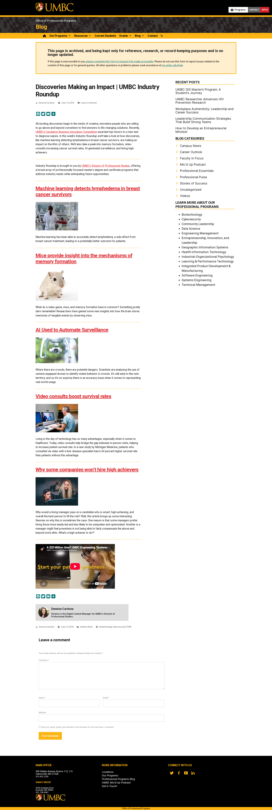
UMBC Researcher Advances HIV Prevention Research (199, 100)
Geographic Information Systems (205, 247)
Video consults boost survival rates (73, 396)
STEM (128, 627)
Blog (41, 27)
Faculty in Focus (192, 158)
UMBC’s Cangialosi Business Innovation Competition (66, 132)
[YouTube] (185, 773)
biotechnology (105, 627)
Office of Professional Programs (56, 20)
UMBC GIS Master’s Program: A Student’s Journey (198, 91)
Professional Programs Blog (118, 779)
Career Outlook (191, 152)
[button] (162, 36)
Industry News (86, 627)
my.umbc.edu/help (172, 65)
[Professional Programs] (44, 36)
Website (42, 712)
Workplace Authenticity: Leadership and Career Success (204, 110)
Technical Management (198, 285)
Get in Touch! (109, 786)
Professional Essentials (197, 171)
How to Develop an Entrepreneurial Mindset (200, 129)
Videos (185, 196)
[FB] (178, 773)
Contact (254, 10)
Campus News (190, 146)
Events (123, 35)
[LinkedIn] (192, 773)
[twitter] (171, 773)
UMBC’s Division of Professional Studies (106, 165)
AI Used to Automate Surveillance (72, 330)
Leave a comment (89, 103)
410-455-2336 (42, 776)
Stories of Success (193, 183)
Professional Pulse (193, 177)
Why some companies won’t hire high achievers (87, 470)
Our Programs (58, 35)
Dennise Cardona (46, 103)
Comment (44, 660)
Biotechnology (192, 214)
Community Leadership (198, 224)
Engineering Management (200, 233)
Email (106, 698)
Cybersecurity (119, 627)
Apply (265, 10)
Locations (107, 772)
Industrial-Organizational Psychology (208, 256)
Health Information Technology (204, 252)
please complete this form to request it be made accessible (119, 61)
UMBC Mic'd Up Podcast (116, 782)
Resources (81, 35)
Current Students (105, 35)
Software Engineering (197, 275)
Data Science (191, 228)
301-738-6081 (42, 792)
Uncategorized (190, 189)
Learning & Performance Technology (208, 261)
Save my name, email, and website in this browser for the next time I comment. (77, 727)
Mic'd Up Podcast (193, 164)
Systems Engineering (197, 280)
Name (42, 698)
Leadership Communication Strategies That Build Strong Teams (203, 120)
